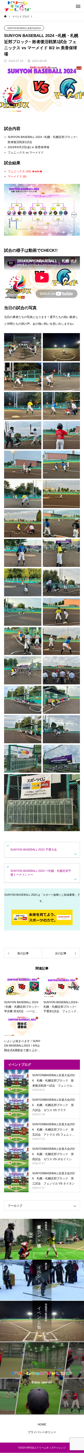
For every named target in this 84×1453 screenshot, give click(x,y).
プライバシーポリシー (42, 1432)
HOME (42, 1424)
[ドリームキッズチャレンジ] (17, 6)
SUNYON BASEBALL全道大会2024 (24, 28)
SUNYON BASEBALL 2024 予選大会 (33, 849)
